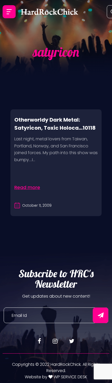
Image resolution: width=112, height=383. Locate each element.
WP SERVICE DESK (70, 377)
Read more (27, 187)
